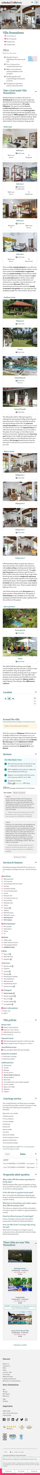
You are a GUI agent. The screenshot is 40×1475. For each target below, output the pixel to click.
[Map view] (9, 698)
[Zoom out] (35, 701)
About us (6, 1364)
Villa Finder (6, 1411)
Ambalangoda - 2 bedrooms (20, 1333)
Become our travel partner (12, 1381)
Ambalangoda (11, 36)
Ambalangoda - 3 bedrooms (20, 1270)
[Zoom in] (35, 698)
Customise (8, 1471)
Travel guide (7, 1415)
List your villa (7, 1372)
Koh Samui (6, 1394)
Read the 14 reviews (9, 53)
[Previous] (17, 26)
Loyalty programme (9, 1379)
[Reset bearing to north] (35, 703)
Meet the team (8, 1377)
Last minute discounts (10, 1413)
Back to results (21, 1345)
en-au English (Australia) (17, 1452)
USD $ (7, 1154)
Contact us (6, 1366)
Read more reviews (20, 857)
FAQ (4, 1368)
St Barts (5, 1401)
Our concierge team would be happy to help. (18, 1148)
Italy (4, 1399)
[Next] (22, 26)
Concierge (6, 1374)
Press (4, 1370)
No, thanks (21, 1471)
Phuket (5, 1392)
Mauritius (6, 1396)
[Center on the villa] (13, 698)
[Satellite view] (5, 698)
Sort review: (8, 793)
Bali (4, 1390)
